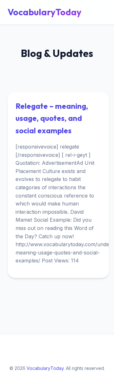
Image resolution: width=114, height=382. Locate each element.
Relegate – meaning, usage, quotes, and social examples (52, 118)
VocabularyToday (44, 11)
